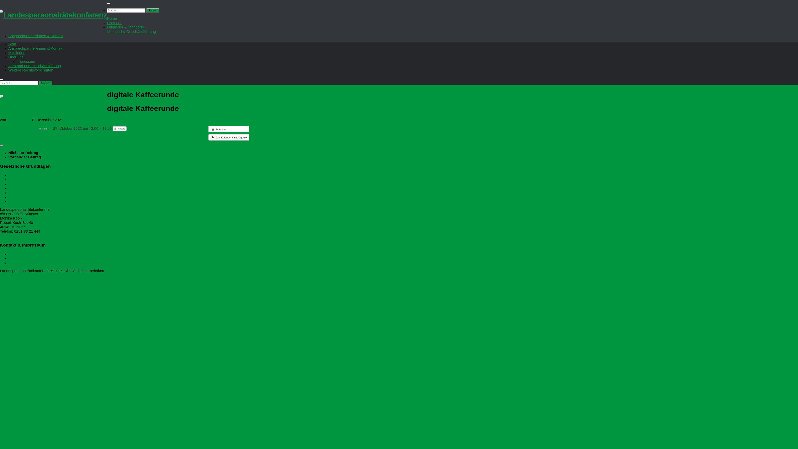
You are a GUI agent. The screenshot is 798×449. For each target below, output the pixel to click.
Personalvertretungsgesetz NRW (35, 175)
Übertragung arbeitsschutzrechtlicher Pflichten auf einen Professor (63, 201)
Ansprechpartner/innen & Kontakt (35, 36)
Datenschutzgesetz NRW (29, 188)
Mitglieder (16, 53)
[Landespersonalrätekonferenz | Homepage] (53, 15)
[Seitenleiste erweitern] (1, 146)
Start (12, 44)
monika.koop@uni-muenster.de (26, 236)
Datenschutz (18, 263)
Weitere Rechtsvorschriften (30, 70)
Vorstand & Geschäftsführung (131, 32)
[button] (229, 137)
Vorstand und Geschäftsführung (34, 66)
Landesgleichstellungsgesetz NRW (37, 184)
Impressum (26, 61)
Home (112, 18)
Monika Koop (18, 120)
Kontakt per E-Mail (23, 254)
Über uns (114, 23)
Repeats (121, 128)
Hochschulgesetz (22, 180)
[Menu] (108, 3)
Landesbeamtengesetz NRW (32, 193)
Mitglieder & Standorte (125, 27)
